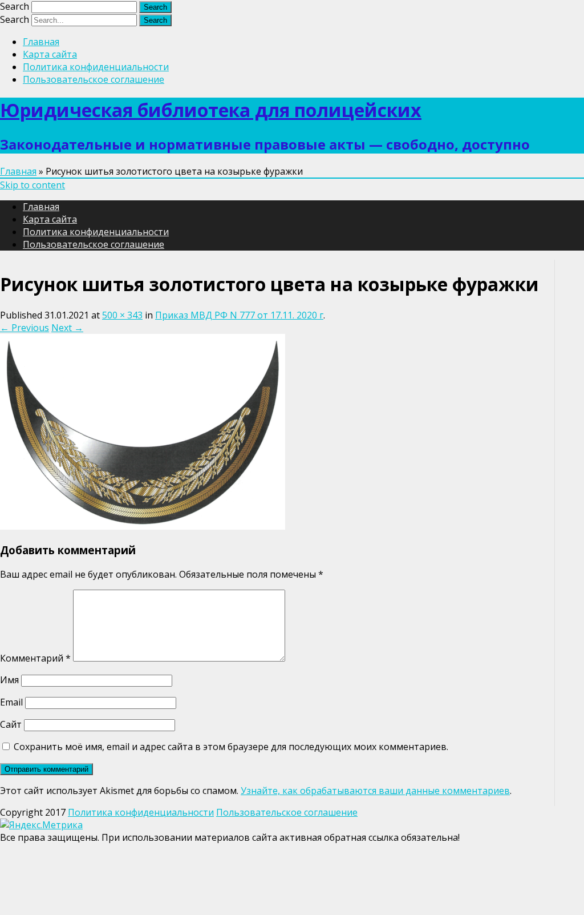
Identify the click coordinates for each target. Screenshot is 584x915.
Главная (41, 41)
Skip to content (32, 185)
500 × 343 (122, 315)
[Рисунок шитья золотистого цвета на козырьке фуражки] (142, 526)
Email (11, 702)
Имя (9, 680)
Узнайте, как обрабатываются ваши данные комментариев (375, 790)
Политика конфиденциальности (96, 67)
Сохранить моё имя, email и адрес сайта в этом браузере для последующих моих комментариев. (231, 746)
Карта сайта (50, 54)
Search (14, 6)
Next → (67, 327)
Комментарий (35, 658)
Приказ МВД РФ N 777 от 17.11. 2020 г (239, 315)
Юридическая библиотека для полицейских (210, 110)
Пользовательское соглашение (93, 79)
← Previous (24, 327)
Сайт (11, 724)
